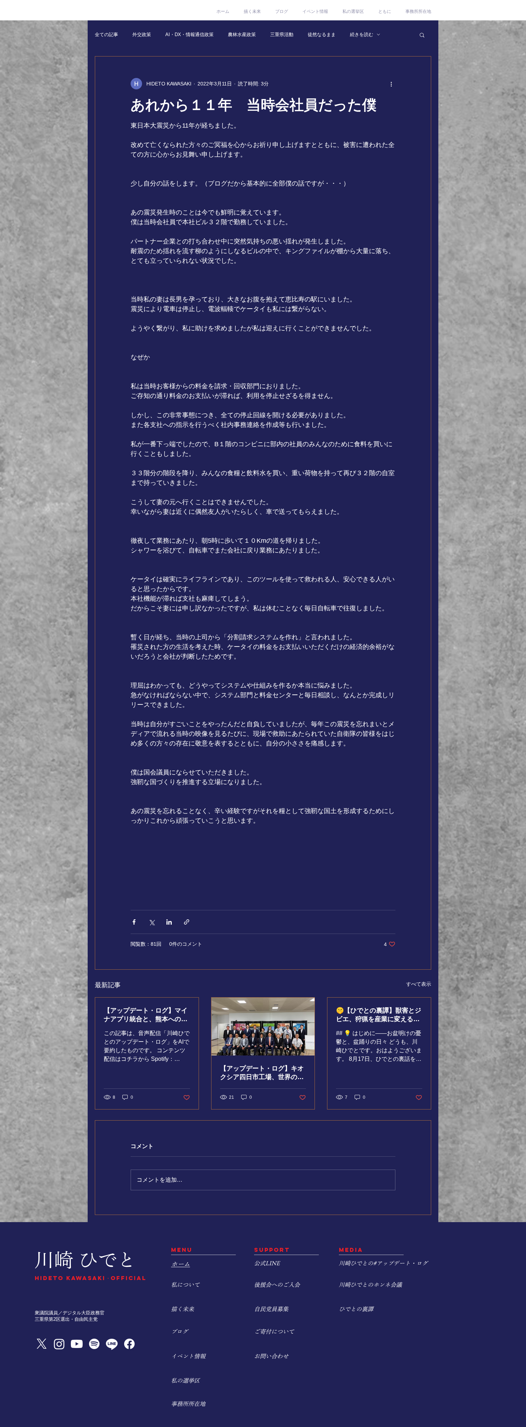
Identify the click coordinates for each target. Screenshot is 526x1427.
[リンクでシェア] (186, 922)
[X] (42, 1344)
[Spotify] (94, 1344)
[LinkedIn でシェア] (169, 922)
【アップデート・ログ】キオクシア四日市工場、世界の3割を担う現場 (262, 1073)
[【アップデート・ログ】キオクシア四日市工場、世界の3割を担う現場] (263, 1027)
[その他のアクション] (391, 83)
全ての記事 (106, 34)
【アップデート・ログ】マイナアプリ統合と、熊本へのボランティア (145, 1015)
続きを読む (361, 34)
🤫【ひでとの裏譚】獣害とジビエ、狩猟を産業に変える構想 (378, 1015)
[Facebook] (129, 1344)
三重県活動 (281, 34)
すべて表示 (418, 984)
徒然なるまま (322, 34)
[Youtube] (77, 1344)
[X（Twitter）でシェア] (151, 922)
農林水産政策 (242, 34)
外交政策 (141, 34)
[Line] (112, 1344)
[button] (422, 35)
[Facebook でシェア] (134, 922)
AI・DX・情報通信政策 (189, 34)
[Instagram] (59, 1344)
